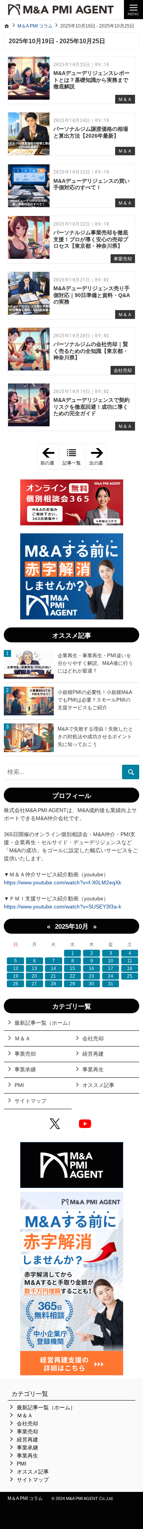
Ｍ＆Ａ (125, 99)
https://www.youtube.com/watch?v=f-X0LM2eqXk (62, 882)
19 (15, 976)
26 (15, 983)
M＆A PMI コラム (25, 1498)
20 (34, 976)
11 (129, 961)
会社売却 (123, 370)
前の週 (49, 457)
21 (53, 976)
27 (34, 983)
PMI (19, 1085)
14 (53, 968)
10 (110, 961)
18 (129, 968)
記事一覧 (72, 463)
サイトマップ (30, 1101)
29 (72, 983)
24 (110, 976)
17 (110, 968)
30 (91, 983)
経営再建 (93, 1054)
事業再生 (93, 1069)
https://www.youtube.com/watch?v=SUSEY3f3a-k (62, 906)
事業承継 (25, 1069)
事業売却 (123, 259)
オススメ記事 (98, 1085)
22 (72, 976)
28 (53, 983)
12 (15, 968)
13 (34, 968)
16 (91, 968)
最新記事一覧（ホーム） (43, 1023)
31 (110, 983)
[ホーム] (7, 26)
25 (129, 976)
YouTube (86, 1125)
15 (72, 968)
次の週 (97, 457)
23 (91, 976)
